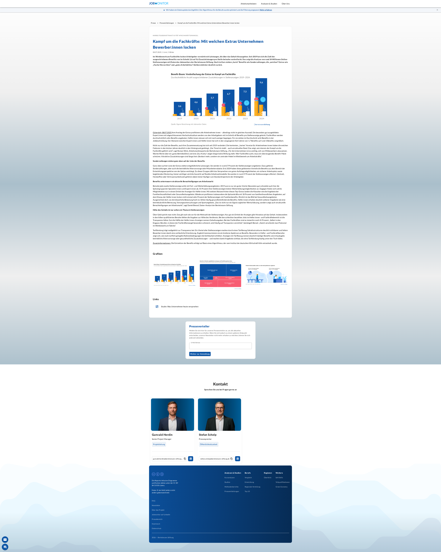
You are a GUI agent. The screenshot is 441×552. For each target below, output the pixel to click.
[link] (186, 306)
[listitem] (179, 500)
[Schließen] (437, 10)
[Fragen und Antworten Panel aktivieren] (5, 547)
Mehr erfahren (266, 10)
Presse (153, 23)
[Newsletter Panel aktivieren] (5, 539)
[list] (186, 306)
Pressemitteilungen (167, 23)
